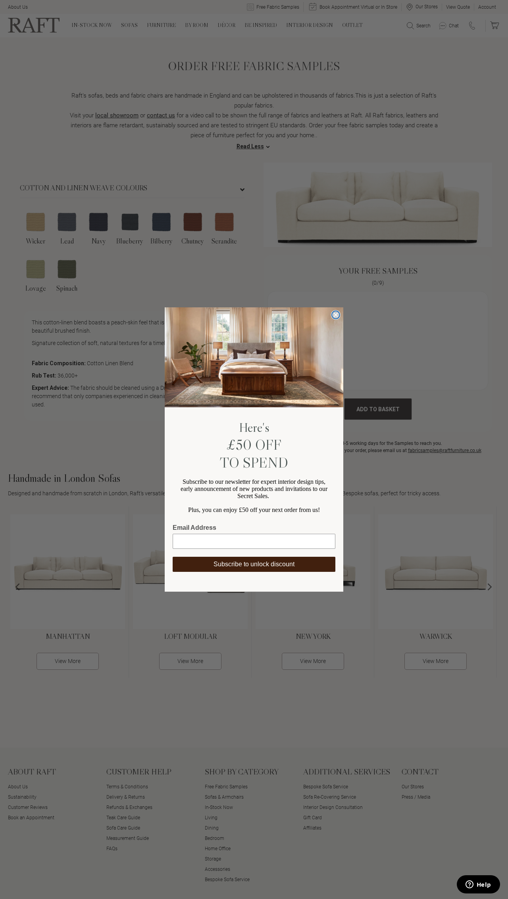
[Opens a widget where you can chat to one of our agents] (478, 885)
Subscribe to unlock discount (254, 564)
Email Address (194, 527)
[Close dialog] (335, 315)
